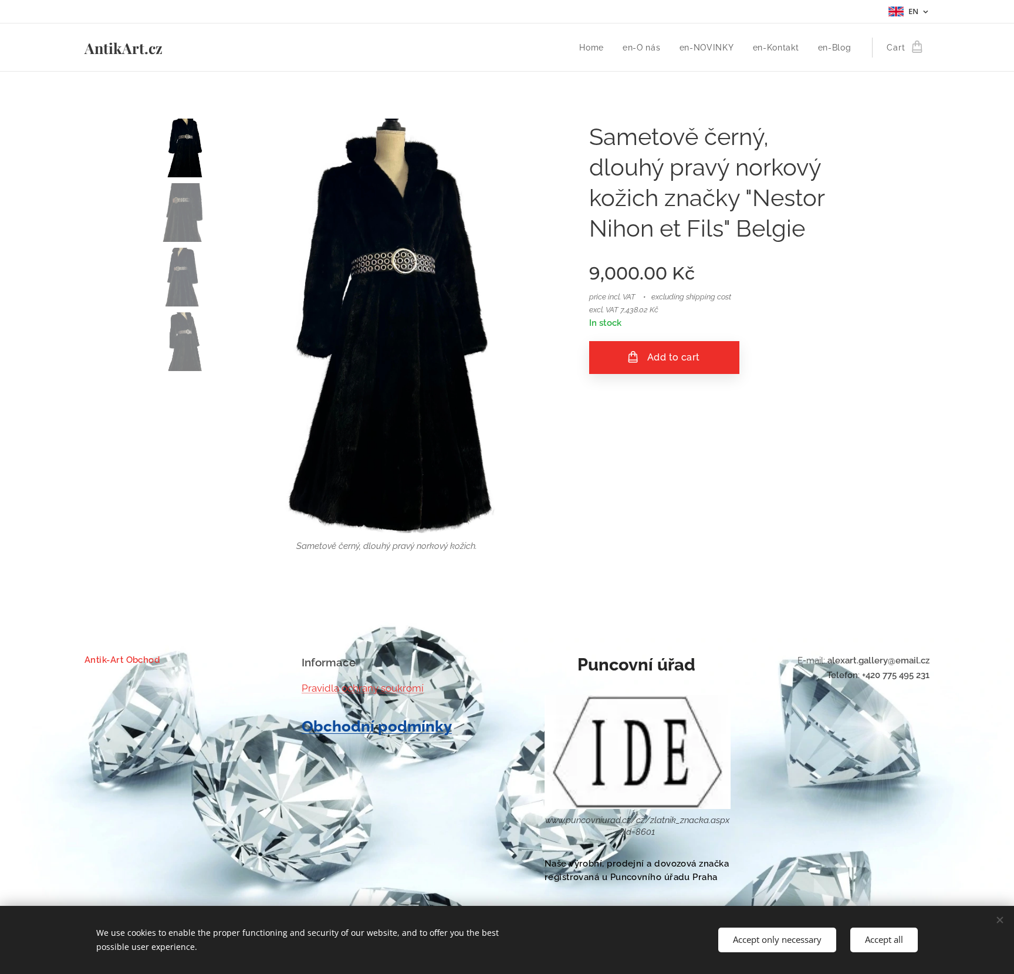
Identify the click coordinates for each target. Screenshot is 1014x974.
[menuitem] (594, 47)
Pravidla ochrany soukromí (363, 688)
